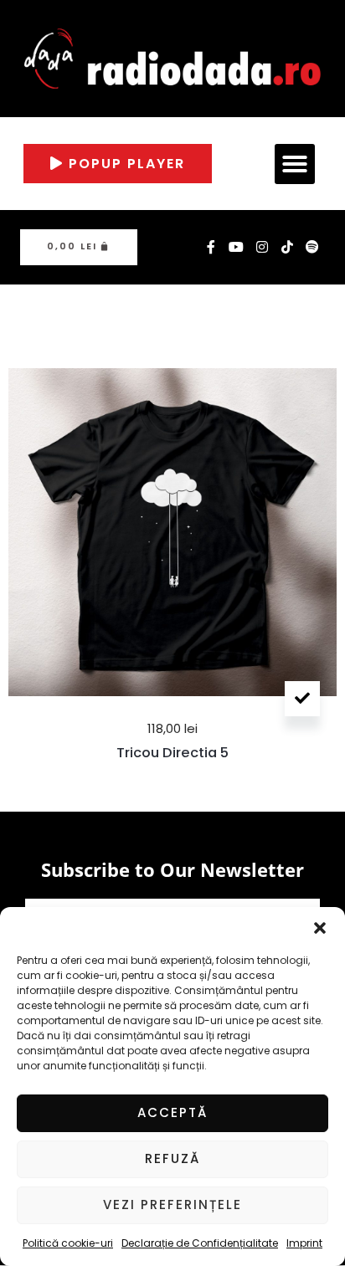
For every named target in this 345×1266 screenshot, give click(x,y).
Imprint (304, 1243)
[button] (320, 928)
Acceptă (172, 1112)
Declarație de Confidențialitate (199, 1243)
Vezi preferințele (172, 1204)
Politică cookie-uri (68, 1243)
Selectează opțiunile (302, 698)
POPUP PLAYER (124, 163)
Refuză (172, 1158)
